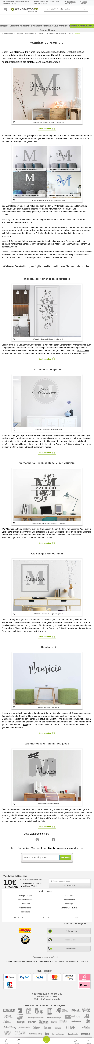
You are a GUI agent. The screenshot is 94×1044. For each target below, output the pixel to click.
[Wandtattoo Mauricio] (47, 94)
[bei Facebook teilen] (48, 840)
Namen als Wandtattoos (82, 26)
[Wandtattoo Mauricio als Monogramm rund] (47, 401)
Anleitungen (26, 26)
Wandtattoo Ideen (41, 26)
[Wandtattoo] (24, 9)
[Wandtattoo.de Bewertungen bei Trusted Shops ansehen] (25, 943)
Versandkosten (25, 908)
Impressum (25, 912)
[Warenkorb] (87, 1042)
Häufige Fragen (25, 896)
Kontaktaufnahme (25, 900)
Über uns (69, 896)
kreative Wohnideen (60, 26)
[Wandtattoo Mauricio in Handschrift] (47, 679)
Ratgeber (19, 34)
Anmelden (69, 885)
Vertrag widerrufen (69, 908)
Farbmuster (25, 904)
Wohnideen (71, 949)
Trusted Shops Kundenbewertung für (28, 961)
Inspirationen (71, 940)
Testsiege (69, 904)
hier (8, 138)
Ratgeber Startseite (9, 26)
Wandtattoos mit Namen (34, 34)
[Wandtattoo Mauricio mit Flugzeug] (47, 775)
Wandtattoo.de (7, 34)
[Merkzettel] (75, 1042)
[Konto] (6, 1042)
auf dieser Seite (83, 351)
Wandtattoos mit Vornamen (56, 34)
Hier (46, 444)
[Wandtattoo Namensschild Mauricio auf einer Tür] (47, 311)
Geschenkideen (47, 30)
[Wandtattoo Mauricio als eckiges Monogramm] (47, 585)
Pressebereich (69, 900)
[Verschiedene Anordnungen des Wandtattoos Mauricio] (47, 172)
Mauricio (77, 34)
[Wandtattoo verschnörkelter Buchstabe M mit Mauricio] (47, 495)
